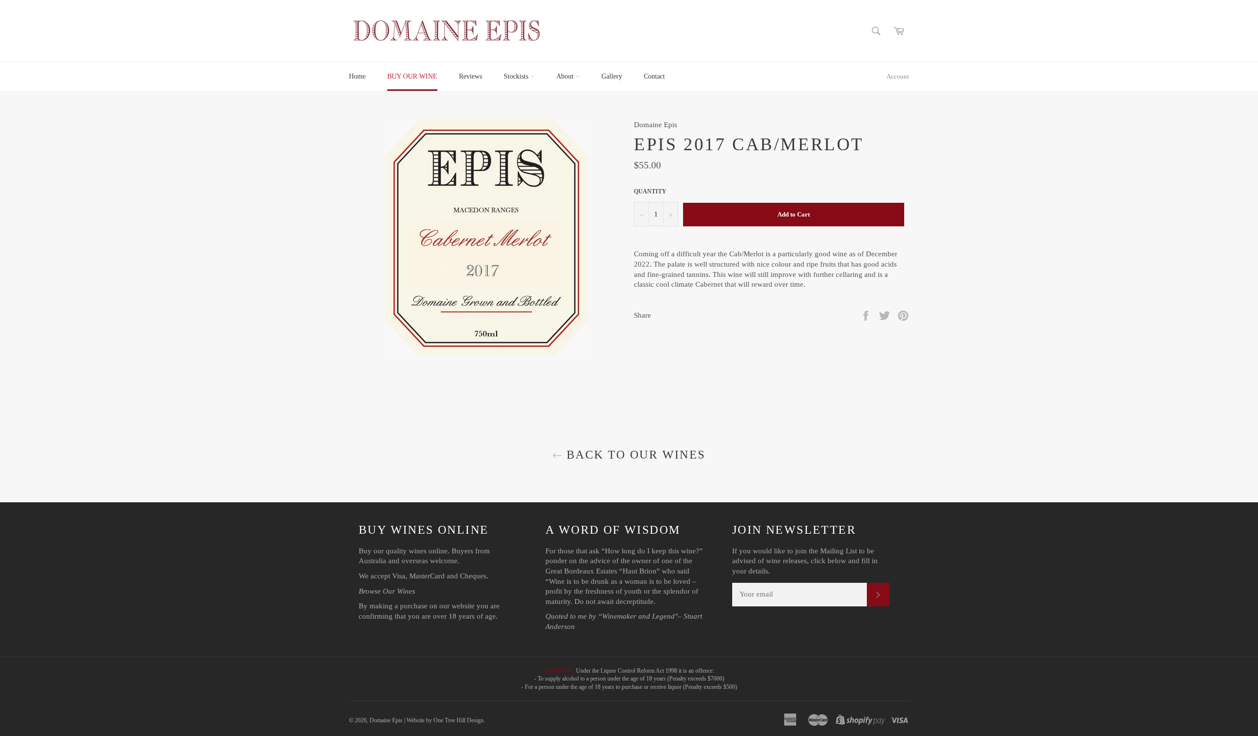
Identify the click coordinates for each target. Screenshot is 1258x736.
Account (897, 76)
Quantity (650, 191)
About (565, 76)
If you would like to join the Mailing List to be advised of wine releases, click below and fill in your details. (805, 561)
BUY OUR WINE (412, 76)
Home (357, 76)
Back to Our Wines (633, 454)
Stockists (517, 76)
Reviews (470, 76)
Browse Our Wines (387, 591)
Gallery (611, 76)
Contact (654, 76)
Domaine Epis (386, 720)
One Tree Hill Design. (459, 720)
